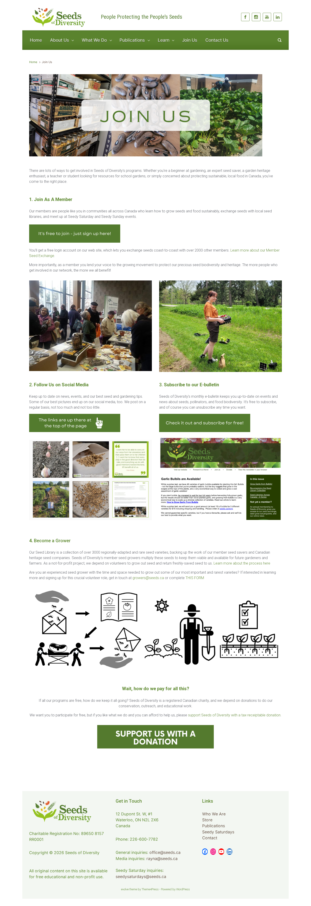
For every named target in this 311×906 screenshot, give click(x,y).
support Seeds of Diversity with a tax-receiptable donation (234, 715)
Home (36, 40)
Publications (213, 825)
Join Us (189, 40)
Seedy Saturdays (218, 832)
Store (207, 819)
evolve (125, 889)
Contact (209, 837)
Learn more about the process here (242, 563)
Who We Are (214, 814)
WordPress (183, 889)
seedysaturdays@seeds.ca (141, 876)
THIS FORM (195, 578)
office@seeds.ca (165, 852)
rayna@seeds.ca (162, 858)
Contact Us (216, 40)
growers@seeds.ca (148, 578)
